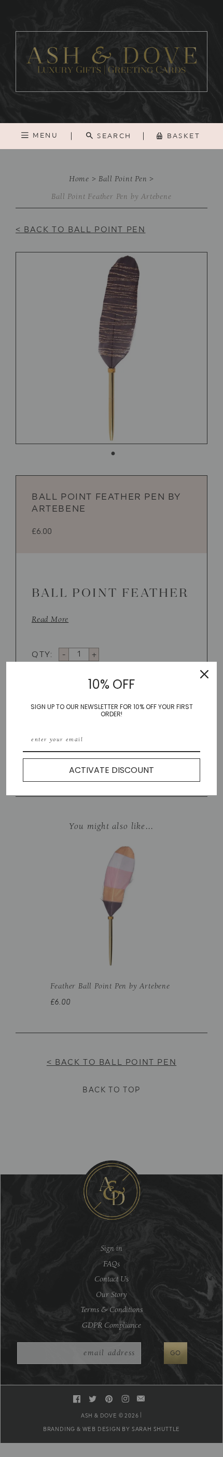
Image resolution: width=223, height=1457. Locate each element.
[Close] (204, 674)
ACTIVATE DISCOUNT (111, 770)
